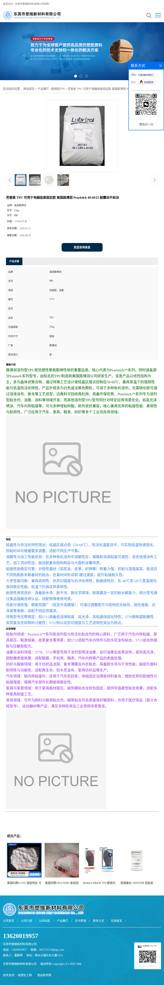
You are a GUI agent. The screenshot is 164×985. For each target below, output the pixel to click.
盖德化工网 (25, 975)
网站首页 (29, 88)
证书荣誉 (80, 920)
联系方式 (98, 920)
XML (79, 963)
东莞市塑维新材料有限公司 (20, 963)
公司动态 (44, 920)
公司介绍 (26, 920)
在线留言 (116, 920)
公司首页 (8, 920)
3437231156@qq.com (51, 949)
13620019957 (20, 935)
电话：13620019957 (15, 949)
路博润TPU (58, 88)
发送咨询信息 (82, 247)
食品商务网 (44, 975)
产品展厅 (43, 88)
